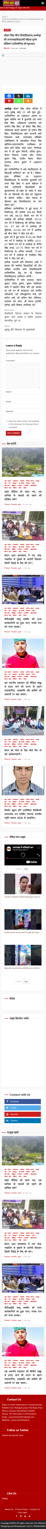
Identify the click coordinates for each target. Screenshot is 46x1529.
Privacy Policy (21, 1509)
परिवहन (28, 483)
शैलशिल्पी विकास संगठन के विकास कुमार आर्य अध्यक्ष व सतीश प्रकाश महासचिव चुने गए (23, 315)
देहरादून (15, 483)
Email (9, 402)
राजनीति (26, 485)
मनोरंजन (20, 485)
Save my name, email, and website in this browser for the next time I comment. (24, 424)
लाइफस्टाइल (33, 485)
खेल (5, 483)
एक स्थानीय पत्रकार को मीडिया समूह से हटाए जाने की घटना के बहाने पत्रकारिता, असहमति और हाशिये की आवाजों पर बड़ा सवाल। (23, 653)
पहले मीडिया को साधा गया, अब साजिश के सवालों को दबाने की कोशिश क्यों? (23, 462)
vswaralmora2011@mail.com (21, 1417)
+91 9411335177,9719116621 (22, 1414)
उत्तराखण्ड (7, 30)
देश (10, 483)
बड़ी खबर (7, 485)
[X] (18, 96)
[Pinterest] (9, 101)
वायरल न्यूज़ (8, 488)
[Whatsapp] (18, 101)
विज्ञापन (15, 488)
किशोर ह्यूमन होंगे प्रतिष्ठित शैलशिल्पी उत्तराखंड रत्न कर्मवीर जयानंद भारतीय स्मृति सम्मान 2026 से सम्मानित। (23, 780)
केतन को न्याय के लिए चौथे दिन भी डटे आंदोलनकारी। (23, 720)
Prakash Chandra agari (13, 504)
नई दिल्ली (22, 483)
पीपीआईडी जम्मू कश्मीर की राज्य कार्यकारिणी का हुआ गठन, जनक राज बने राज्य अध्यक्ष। (23, 589)
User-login (22, 1512)
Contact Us (35, 1509)
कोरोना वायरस (30, 481)
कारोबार (22, 481)
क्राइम (38, 481)
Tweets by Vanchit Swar (12, 1435)
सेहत (20, 488)
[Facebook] (9, 96)
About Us (9, 1509)
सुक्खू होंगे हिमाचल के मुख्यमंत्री (19, 328)
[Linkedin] (28, 96)
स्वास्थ (24, 488)
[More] (28, 101)
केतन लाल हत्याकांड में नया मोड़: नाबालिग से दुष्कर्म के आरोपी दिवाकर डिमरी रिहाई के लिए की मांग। (23, 526)
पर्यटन (34, 483)
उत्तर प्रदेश (8, 481)
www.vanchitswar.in (20, 1420)
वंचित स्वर (7, 48)
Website (9, 411)
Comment (11, 361)
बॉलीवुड (14, 485)
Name (9, 392)
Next (26, 869)
